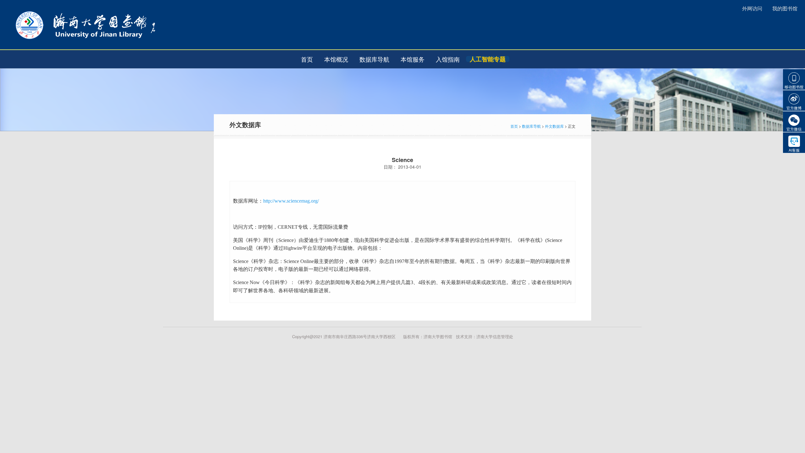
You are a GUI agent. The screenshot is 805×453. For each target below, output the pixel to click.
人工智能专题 (488, 59)
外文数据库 (554, 126)
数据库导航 (374, 59)
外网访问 (752, 8)
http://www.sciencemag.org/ (291, 201)
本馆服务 (413, 59)
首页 (307, 59)
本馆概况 (336, 59)
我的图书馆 (784, 8)
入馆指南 (448, 59)
